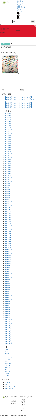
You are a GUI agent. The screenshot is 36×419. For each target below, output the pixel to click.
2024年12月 (8, 153)
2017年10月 (8, 323)
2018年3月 (8, 313)
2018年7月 (8, 305)
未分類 (7, 375)
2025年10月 (8, 133)
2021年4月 (8, 241)
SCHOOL (7, 359)
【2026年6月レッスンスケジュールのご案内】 (18, 105)
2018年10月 (8, 299)
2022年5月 (8, 215)
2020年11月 (8, 251)
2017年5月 (8, 333)
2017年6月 (8, 331)
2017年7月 (8, 329)
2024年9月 (8, 159)
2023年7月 (8, 187)
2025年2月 (8, 149)
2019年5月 (8, 285)
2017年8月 (8, 327)
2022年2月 (8, 221)
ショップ (19, 11)
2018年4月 (8, 311)
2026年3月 (8, 123)
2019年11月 (8, 275)
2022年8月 (8, 209)
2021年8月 (8, 233)
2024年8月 (8, 161)
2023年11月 (8, 179)
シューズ (7, 365)
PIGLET (7, 355)
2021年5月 (8, 239)
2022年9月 (8, 207)
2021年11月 (8, 227)
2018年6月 (8, 307)
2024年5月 (8, 167)
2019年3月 (8, 289)
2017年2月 (8, 339)
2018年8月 (8, 303)
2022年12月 (8, 201)
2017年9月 (8, 325)
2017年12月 (8, 319)
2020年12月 (8, 249)
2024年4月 (8, 169)
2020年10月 (8, 253)
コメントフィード (10, 386)
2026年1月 (8, 127)
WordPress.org (9, 388)
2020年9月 (8, 255)
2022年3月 (8, 219)
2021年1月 (8, 247)
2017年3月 (8, 337)
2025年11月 (8, 131)
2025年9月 (8, 135)
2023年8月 (8, 185)
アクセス (19, 9)
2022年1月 (8, 223)
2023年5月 (8, 191)
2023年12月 (8, 177)
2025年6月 (8, 141)
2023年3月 (8, 195)
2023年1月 (8, 199)
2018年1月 (8, 317)
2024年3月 (8, 171)
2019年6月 (8, 283)
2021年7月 (8, 235)
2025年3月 (8, 147)
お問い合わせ (21, 7)
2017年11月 (8, 321)
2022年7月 (8, 211)
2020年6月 (8, 261)
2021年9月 (8, 231)
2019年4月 (8, 287)
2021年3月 (8, 243)
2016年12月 (8, 343)
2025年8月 (8, 137)
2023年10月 (8, 181)
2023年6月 (8, 189)
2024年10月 (8, 157)
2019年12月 (8, 273)
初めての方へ (21, 1)
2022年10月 (8, 205)
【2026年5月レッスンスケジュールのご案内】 (18, 107)
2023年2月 (8, 197)
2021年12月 (8, 225)
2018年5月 (8, 309)
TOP (6, 361)
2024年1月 (8, 175)
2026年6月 (8, 117)
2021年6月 (8, 237)
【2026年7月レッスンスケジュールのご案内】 (18, 103)
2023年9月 (8, 183)
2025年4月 (8, 145)
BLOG (6, 349)
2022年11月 (8, 203)
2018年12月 (8, 295)
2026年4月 (8, 121)
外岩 (6, 369)
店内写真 (7, 371)
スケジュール (9, 367)
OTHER (7, 353)
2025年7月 (8, 139)
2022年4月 (8, 217)
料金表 (19, 5)
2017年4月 (8, 335)
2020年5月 (8, 263)
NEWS (7, 351)
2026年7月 (8, 115)
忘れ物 (7, 373)
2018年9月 (8, 301)
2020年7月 (8, 259)
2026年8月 (8, 113)
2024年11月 (8, 155)
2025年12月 (8, 129)
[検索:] (21, 21)
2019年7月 (8, 281)
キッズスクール (21, 3)
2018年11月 (8, 297)
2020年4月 (8, 265)
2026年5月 (8, 119)
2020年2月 (8, 269)
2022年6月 (8, 213)
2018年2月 (8, 315)
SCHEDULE (8, 357)
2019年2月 (8, 291)
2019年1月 (8, 293)
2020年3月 (8, 267)
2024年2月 (8, 173)
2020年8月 (8, 257)
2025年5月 (8, 143)
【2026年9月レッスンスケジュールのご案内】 (18, 97)
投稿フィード (9, 384)
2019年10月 (8, 277)
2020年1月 (8, 271)
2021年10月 (8, 229)
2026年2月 (8, 125)
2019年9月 (8, 279)
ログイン (7, 382)
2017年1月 (8, 341)
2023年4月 (8, 193)
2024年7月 (8, 163)
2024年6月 (8, 165)
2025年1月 (8, 151)
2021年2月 (8, 245)
